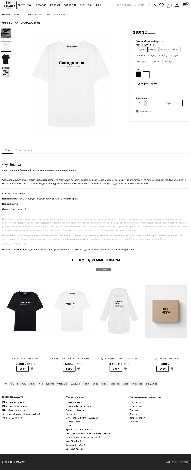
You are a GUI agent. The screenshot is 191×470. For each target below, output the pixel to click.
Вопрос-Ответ (73, 421)
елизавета (137, 384)
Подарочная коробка (166, 358)
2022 (95, 384)
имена (104, 384)
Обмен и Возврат (74, 402)
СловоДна (62, 384)
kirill (12, 384)
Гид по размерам (146, 83)
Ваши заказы (136, 406)
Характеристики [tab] (23, 150)
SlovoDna (75, 384)
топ (41, 384)
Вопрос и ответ (137, 418)
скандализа (151, 384)
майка (33, 384)
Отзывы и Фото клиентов (78, 406)
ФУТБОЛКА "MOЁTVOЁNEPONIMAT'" (72, 358)
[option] (71, 84)
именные (115, 384)
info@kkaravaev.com (15, 410)
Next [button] (6, 79)
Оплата (133, 414)
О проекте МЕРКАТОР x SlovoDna (82, 418)
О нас (68, 425)
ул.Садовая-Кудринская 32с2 (38, 249)
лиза (125, 384)
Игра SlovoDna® (73, 441)
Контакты (134, 421)
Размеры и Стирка (75, 410)
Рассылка (70, 414)
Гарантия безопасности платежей (83, 437)
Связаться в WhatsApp (16, 406)
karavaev (21, 384)
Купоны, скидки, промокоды (79, 429)
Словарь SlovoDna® (75, 445)
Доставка (134, 410)
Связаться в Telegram (15, 402)
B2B (82, 5)
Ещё (98, 5)
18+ (90, 5)
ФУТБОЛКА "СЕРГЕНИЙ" (25, 358)
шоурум (50, 384)
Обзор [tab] (7, 150)
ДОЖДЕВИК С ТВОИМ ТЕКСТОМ (119, 358)
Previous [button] (6, 26)
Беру (22, 368)
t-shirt (86, 384)
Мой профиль (136, 402)
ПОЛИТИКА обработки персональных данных (88, 433)
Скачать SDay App (74, 449)
